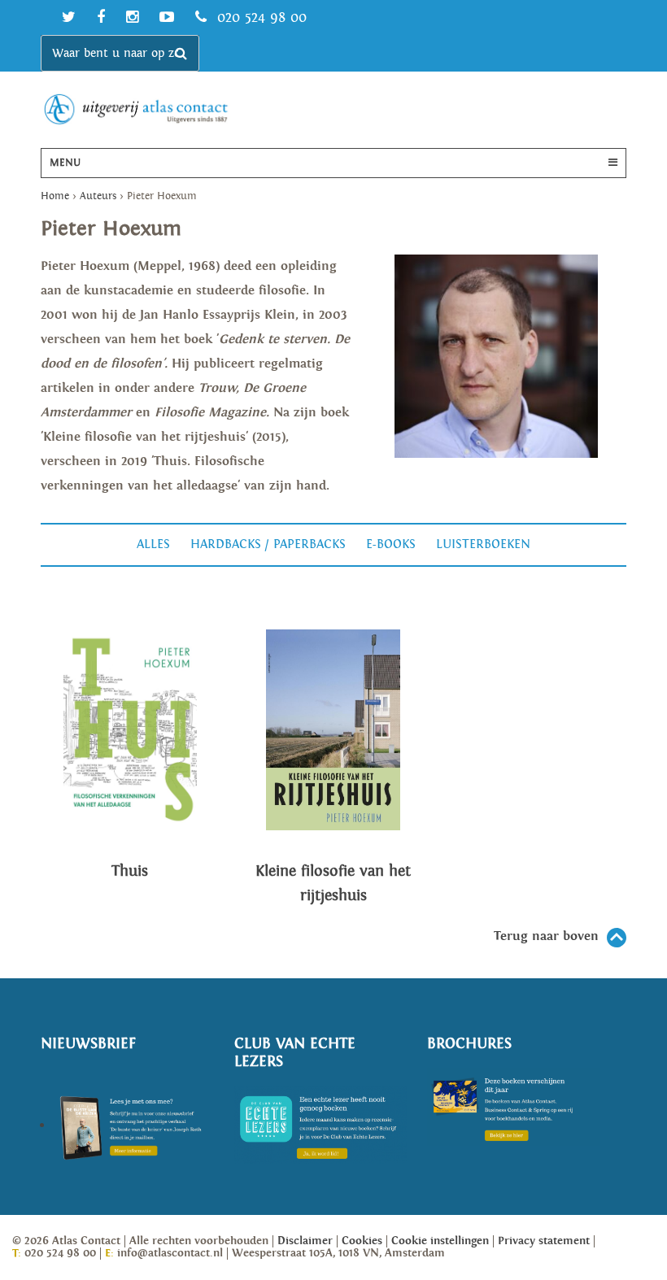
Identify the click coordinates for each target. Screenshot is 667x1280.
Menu (65, 163)
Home (55, 196)
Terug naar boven (546, 936)
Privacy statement (544, 1240)
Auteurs (98, 196)
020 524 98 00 (259, 17)
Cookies (362, 1240)
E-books (391, 544)
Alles (153, 544)
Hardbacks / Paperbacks (268, 544)
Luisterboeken (483, 544)
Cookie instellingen (440, 1240)
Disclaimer (305, 1240)
